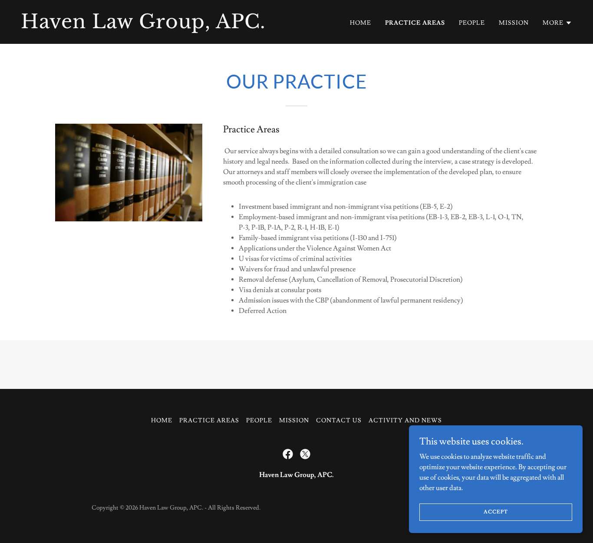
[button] (557, 23)
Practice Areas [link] (415, 23)
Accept (495, 512)
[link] (155, 26)
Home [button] (161, 421)
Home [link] (360, 23)
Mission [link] (514, 23)
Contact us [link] (339, 421)
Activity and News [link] (405, 421)
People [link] (472, 23)
